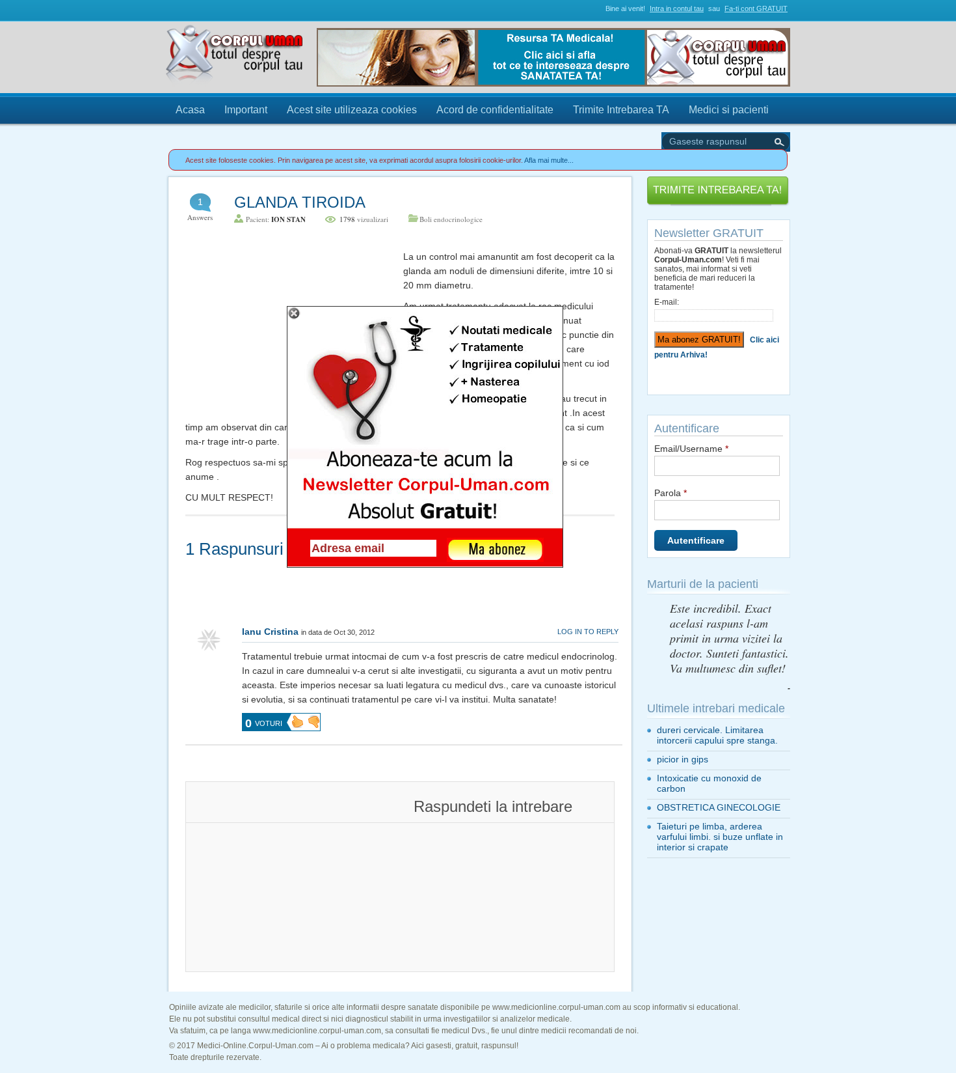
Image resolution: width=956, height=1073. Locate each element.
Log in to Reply (587, 631)
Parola (670, 493)
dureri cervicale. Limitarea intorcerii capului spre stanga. (717, 735)
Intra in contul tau (677, 8)
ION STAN (288, 219)
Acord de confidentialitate (494, 109)
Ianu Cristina (270, 631)
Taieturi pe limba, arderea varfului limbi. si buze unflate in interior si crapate (720, 836)
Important (245, 109)
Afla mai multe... (549, 160)
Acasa (190, 109)
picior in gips (682, 759)
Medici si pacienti (729, 109)
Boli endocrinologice (451, 219)
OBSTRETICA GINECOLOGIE (718, 807)
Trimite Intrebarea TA (621, 109)
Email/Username (691, 448)
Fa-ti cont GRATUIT (756, 8)
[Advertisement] (282, 330)
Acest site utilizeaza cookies (352, 109)
